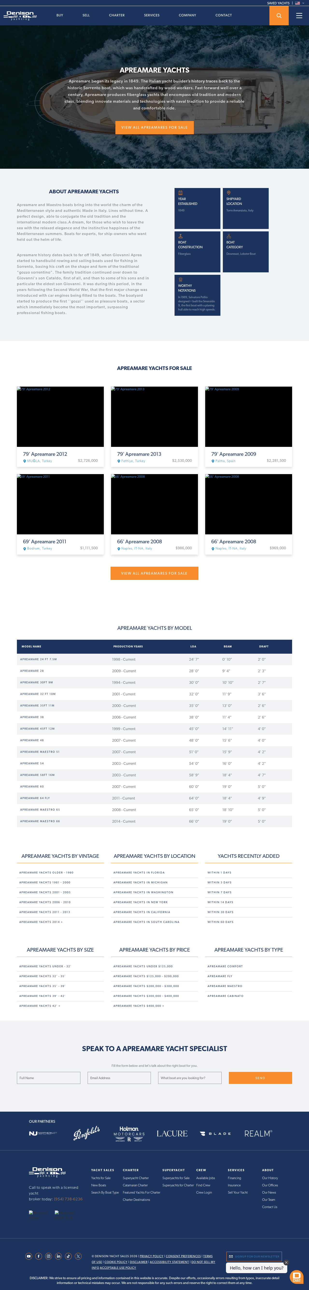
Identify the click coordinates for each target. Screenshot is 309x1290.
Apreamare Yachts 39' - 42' (42, 996)
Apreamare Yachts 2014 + (41, 922)
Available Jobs (205, 1178)
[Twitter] (78, 1256)
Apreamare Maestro (225, 986)
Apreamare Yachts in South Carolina (146, 922)
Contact (224, 15)
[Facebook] (38, 1256)
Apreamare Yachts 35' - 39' (42, 986)
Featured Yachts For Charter (141, 1192)
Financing (234, 1178)
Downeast (232, 253)
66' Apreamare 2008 (139, 541)
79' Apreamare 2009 (233, 454)
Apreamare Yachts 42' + (40, 1006)
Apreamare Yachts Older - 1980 (46, 872)
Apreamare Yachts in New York (140, 902)
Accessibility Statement (169, 1262)
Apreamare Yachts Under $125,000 (143, 966)
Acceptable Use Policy (118, 1268)
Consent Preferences (183, 1256)
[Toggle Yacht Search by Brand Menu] (279, 15)
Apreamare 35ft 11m (37, 705)
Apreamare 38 (32, 717)
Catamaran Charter (135, 1185)
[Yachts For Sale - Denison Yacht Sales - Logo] (18, 16)
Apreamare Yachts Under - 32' (45, 966)
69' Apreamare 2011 (44, 541)
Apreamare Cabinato (226, 996)
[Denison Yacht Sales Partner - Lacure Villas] (176, 1133)
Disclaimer (138, 1262)
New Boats (98, 1185)
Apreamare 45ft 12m (37, 728)
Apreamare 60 (32, 786)
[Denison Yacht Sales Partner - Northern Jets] (47, 1133)
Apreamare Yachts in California (141, 912)
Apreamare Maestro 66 (40, 821)
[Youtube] (28, 1256)
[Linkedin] (58, 1256)
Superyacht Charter (136, 1178)
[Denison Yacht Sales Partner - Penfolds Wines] (90, 1133)
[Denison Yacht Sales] (47, 1172)
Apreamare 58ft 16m (37, 775)
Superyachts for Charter (178, 1185)
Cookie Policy (116, 1262)
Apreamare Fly (220, 976)
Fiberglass (184, 253)
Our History (270, 1178)
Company (187, 15)
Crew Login (204, 1192)
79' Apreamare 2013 (139, 454)
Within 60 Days (221, 922)
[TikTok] (68, 1256)
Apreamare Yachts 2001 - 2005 (45, 892)
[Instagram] (48, 1256)
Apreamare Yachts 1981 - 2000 (44, 882)
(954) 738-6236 (68, 1199)
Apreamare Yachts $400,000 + (138, 1006)
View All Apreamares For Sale (154, 127)
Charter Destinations (136, 1200)
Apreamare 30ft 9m (36, 682)
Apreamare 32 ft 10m (38, 694)
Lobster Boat (248, 253)
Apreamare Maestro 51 (40, 751)
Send (260, 1078)
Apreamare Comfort (225, 966)
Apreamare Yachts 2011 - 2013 (44, 912)
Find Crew (203, 1185)
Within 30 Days (221, 912)
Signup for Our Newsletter (257, 1256)
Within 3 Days (220, 882)
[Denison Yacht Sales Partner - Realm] (262, 1133)
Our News (269, 1192)
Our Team (268, 1200)
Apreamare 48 (32, 740)
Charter (117, 15)
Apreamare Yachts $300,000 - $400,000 (146, 996)
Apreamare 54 (32, 763)
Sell (86, 15)
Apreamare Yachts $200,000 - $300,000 (146, 986)
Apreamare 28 (32, 670)
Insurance (234, 1185)
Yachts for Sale (101, 1178)
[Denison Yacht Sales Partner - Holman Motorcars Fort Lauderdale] (133, 1133)
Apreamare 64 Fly (35, 798)
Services (152, 15)
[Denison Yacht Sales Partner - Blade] (219, 1133)
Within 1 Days (220, 872)
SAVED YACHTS (278, 3)
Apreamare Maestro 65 (40, 809)
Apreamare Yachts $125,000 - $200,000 (146, 976)
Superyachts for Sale (176, 1178)
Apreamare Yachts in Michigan (140, 882)
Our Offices (270, 1185)
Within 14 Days (220, 902)
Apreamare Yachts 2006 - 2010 (45, 902)
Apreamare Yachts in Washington (143, 892)
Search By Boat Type (105, 1192)
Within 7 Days (220, 892)
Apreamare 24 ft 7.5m (38, 659)
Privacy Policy (151, 1256)
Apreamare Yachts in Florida (139, 872)
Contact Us (269, 1207)
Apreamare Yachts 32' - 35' (42, 976)
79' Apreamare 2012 (45, 454)
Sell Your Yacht (238, 1192)
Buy (59, 15)
